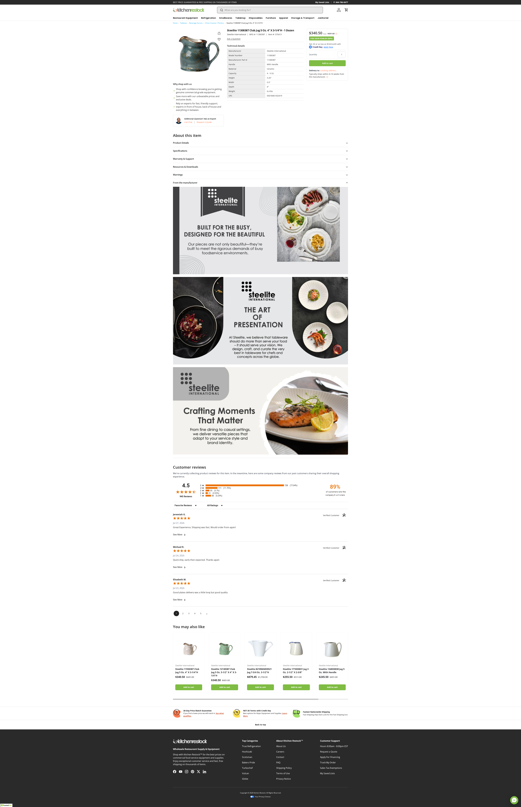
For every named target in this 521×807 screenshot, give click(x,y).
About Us (281, 746)
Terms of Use (283, 773)
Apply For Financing (330, 757)
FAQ (278, 762)
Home (175, 23)
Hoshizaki (247, 751)
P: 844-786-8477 (340, 2)
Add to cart (327, 63)
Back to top (260, 724)
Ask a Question (234, 39)
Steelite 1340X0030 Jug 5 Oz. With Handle (331, 671)
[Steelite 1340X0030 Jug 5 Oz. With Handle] (332, 648)
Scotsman (247, 757)
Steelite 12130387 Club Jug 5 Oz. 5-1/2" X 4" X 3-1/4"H (224, 672)
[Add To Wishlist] (219, 39)
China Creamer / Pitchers (214, 23)
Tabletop (240, 18)
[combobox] (270, 10)
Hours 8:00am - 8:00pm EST (334, 746)
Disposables (256, 18)
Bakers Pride (248, 762)
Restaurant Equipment (185, 18)
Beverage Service (196, 23)
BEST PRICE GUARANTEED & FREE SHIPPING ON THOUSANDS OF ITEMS (205, 2)
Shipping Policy (284, 767)
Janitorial (323, 18)
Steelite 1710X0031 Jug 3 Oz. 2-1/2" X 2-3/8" (296, 671)
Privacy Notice (283, 778)
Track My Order (328, 762)
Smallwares (225, 18)
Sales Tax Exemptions (331, 767)
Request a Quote (328, 751)
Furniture (271, 18)
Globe (245, 778)
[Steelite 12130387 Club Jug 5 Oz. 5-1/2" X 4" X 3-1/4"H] (224, 648)
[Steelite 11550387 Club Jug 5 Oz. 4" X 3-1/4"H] (188, 648)
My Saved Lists (322, 2)
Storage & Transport (302, 18)
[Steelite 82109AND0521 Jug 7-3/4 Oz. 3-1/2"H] (260, 648)
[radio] (260, 485)
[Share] (219, 33)
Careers (280, 751)
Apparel (283, 18)
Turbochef (247, 767)
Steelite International (236, 34)
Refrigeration (208, 18)
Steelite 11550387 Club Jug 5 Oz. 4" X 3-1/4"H (187, 671)
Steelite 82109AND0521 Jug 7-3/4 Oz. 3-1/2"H (259, 671)
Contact (280, 757)
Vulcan (245, 773)
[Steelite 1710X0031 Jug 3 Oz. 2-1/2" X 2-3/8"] (296, 648)
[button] (346, 10)
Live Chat (188, 122)
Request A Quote (204, 122)
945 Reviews (189, 496)
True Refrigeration (251, 746)
